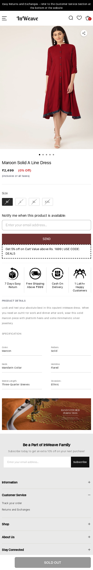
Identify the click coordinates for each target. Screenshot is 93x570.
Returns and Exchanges (16, 509)
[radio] (7, 202)
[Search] (68, 18)
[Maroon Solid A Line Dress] (46, 87)
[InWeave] (27, 18)
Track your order (12, 503)
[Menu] (4, 18)
